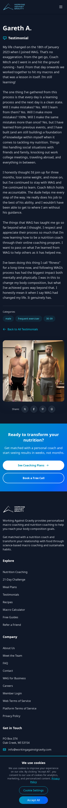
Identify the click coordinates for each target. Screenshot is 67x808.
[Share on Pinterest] (42, 409)
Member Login (12, 693)
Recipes (8, 602)
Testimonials (11, 594)
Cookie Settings (33, 790)
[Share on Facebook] (33, 409)
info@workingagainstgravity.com (29, 749)
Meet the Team (12, 656)
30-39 (49, 318)
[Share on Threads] (51, 409)
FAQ (5, 663)
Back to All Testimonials (23, 329)
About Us (9, 648)
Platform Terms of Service (19, 708)
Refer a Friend (12, 625)
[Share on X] (24, 409)
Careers (8, 686)
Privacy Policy (11, 716)
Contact (8, 671)
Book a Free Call (33, 478)
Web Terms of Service (17, 701)
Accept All (33, 800)
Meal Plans (10, 587)
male (8, 318)
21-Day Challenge (14, 579)
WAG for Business (14, 678)
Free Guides (10, 617)
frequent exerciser (28, 318)
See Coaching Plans (31, 465)
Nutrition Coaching (15, 572)
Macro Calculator (14, 610)
